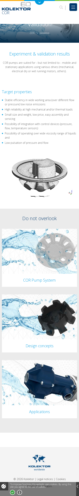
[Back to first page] (40, 475)
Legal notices (45, 479)
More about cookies (19, 492)
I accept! (12, 492)
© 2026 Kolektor (23, 479)
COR (32, 33)
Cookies (61, 479)
